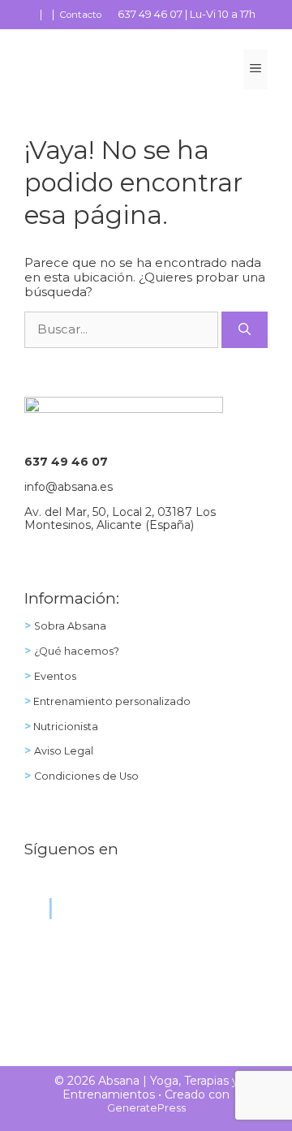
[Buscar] (244, 330)
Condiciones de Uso (86, 776)
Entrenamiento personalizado (111, 701)
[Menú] (255, 69)
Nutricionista (64, 726)
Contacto (80, 14)
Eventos (55, 676)
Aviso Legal (63, 751)
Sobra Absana (70, 626)
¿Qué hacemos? (76, 651)
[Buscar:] (122, 329)
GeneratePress (146, 1108)
